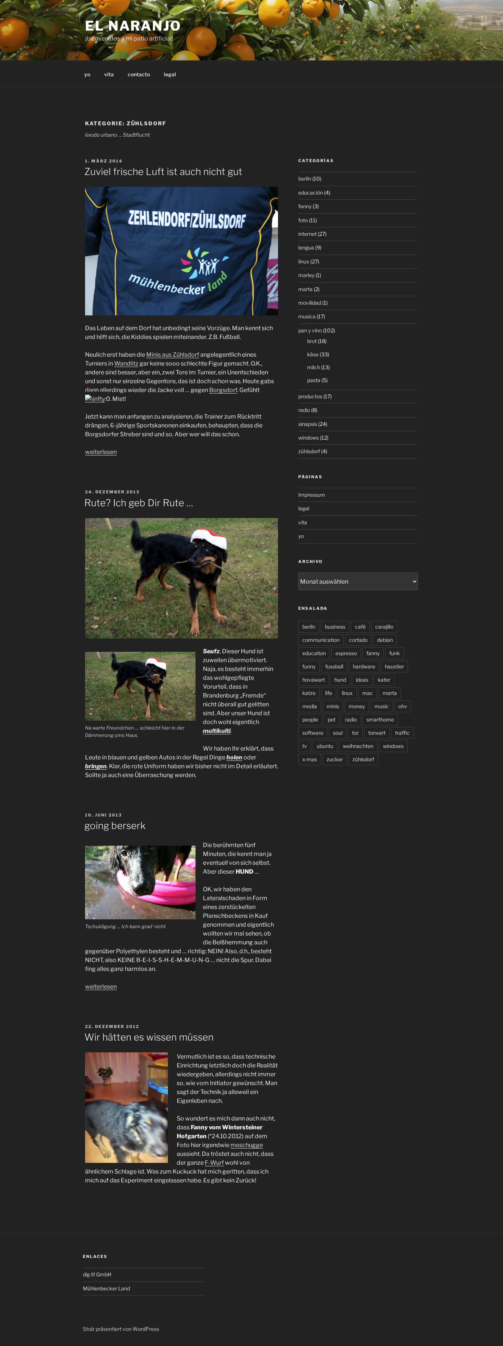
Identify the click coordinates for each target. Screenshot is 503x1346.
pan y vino (310, 330)
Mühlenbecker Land (106, 1288)
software (312, 733)
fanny (305, 206)
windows (308, 437)
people (310, 719)
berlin (304, 178)
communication (321, 640)
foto (303, 220)
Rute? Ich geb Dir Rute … (138, 502)
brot (312, 341)
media (309, 706)
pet (331, 719)
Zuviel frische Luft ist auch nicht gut (163, 171)
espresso (346, 653)
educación (310, 192)
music (381, 706)
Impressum (311, 495)
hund (340, 680)
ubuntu (325, 746)
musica (307, 316)
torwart (377, 733)
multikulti (217, 730)
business (335, 626)
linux (303, 261)
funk (394, 653)
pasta (313, 380)
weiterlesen (101, 451)
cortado (358, 640)
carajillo (384, 626)
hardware (364, 666)
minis (333, 706)
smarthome (380, 719)
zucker (335, 759)
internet (307, 234)
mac (367, 693)
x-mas (309, 759)
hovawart (313, 680)
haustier (394, 666)
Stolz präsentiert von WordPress (121, 1329)
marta (305, 289)
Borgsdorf (223, 390)
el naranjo (133, 26)
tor (355, 733)
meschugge (247, 1145)
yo (87, 74)
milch (313, 367)
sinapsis (307, 424)
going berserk (114, 825)
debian (385, 640)
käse (313, 354)
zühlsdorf (309, 451)
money (357, 706)
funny (309, 666)
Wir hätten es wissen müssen (149, 1037)
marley (306, 275)
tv (304, 746)
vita (109, 74)
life (328, 693)
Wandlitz (126, 363)
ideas (362, 680)
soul (337, 733)
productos (310, 396)
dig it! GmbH (97, 1274)
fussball (334, 666)
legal (170, 74)
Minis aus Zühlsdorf (172, 354)
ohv (402, 706)
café (360, 626)
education (314, 653)
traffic (402, 733)
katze (309, 693)
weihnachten (358, 746)
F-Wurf (214, 1162)
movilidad (309, 303)
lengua (306, 247)
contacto (139, 74)
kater (384, 680)
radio (304, 410)
